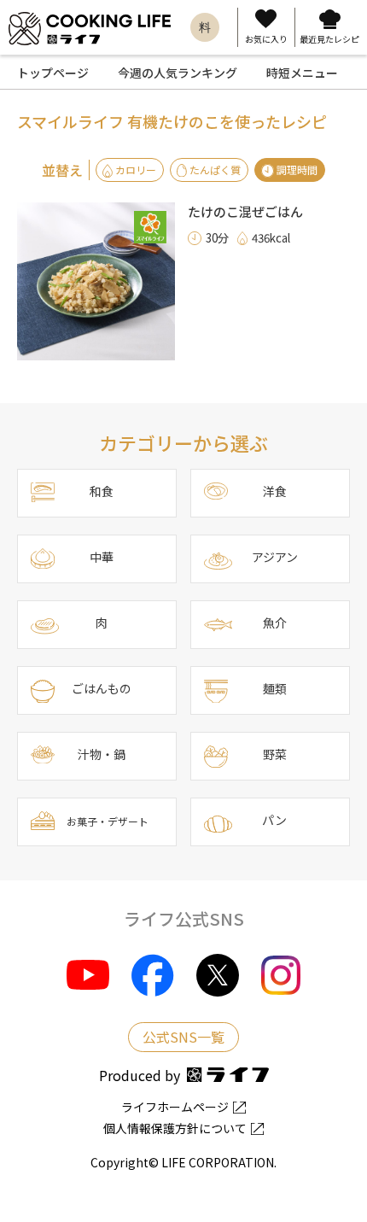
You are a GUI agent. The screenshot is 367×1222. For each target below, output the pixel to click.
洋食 (275, 491)
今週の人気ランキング (177, 72)
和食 (102, 491)
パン (274, 819)
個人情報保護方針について (175, 1128)
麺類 (275, 688)
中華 (102, 556)
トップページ (53, 72)
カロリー (135, 169)
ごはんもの (101, 688)
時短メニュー (302, 72)
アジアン (275, 556)
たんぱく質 (215, 169)
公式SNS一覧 (183, 1036)
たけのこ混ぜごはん (245, 211)
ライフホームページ (175, 1106)
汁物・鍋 (101, 754)
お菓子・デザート (108, 821)
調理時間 (297, 169)
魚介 (275, 622)
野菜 (275, 754)
